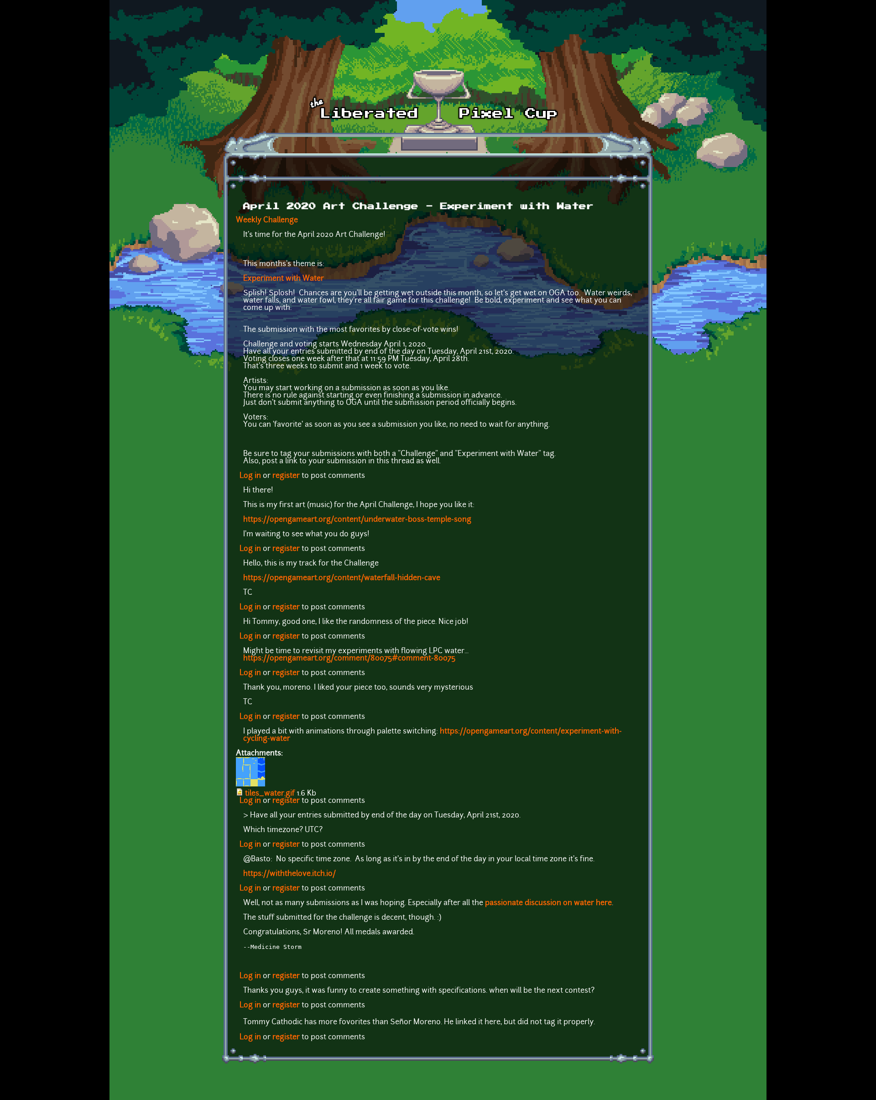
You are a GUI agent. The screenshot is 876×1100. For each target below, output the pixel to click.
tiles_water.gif (270, 793)
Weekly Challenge (267, 220)
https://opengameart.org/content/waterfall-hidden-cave (341, 578)
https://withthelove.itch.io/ (289, 874)
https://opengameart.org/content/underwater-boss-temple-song (357, 520)
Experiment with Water (283, 279)
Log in (250, 476)
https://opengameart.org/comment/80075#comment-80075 (350, 658)
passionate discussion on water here (548, 903)
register (286, 476)
